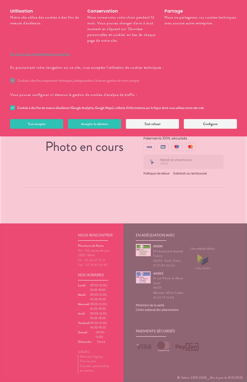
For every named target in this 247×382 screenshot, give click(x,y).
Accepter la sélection (94, 123)
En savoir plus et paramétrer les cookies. (40, 54)
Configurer (210, 123)
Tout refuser (152, 123)
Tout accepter (37, 123)
